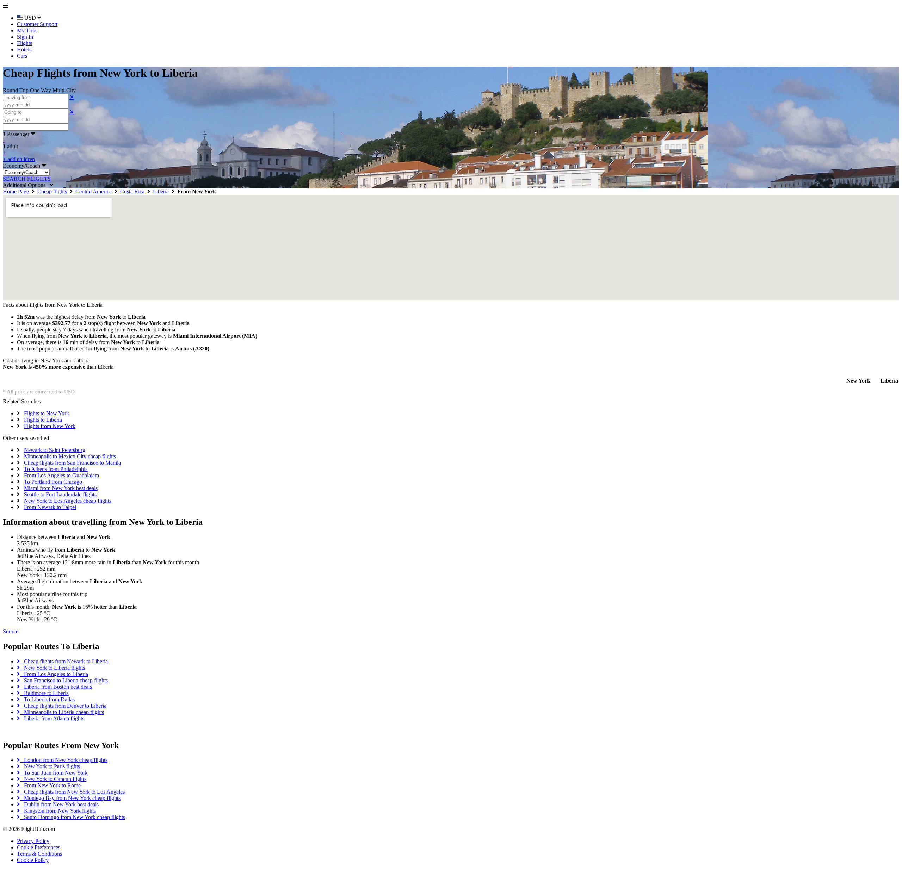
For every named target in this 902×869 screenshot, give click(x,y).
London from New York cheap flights (63, 760)
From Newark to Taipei (50, 507)
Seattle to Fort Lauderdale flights (60, 494)
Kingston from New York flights (58, 811)
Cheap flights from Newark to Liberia (64, 661)
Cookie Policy (33, 860)
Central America (93, 191)
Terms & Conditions (39, 854)
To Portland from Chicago (53, 482)
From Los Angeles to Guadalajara (61, 475)
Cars (22, 56)
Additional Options (26, 185)
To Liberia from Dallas (47, 699)
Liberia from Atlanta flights (52, 718)
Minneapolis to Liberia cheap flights (62, 712)
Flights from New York (49, 426)
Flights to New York (46, 413)
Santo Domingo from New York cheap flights (72, 817)
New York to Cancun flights (53, 779)
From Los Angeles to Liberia (54, 674)
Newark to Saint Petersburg (54, 450)
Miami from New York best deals (61, 488)
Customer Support (37, 24)
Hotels (24, 49)
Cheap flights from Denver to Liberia (63, 706)
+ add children (19, 159)
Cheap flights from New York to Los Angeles (72, 792)
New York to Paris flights (50, 766)
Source (10, 631)
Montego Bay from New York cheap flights (70, 798)
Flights (24, 43)
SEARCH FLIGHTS (27, 179)
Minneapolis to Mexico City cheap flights (70, 456)
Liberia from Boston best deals (56, 687)
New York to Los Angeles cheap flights (67, 501)
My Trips (27, 30)
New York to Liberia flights (52, 668)
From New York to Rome (50, 785)
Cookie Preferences (38, 847)
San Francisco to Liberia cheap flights (64, 680)
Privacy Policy (33, 841)
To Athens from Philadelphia (56, 469)
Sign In (25, 37)
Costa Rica (132, 191)
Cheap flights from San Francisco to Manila (72, 463)
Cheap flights (52, 191)
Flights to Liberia (43, 420)
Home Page (16, 191)
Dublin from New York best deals (59, 804)
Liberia (161, 191)
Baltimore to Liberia (44, 693)
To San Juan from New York (54, 773)
